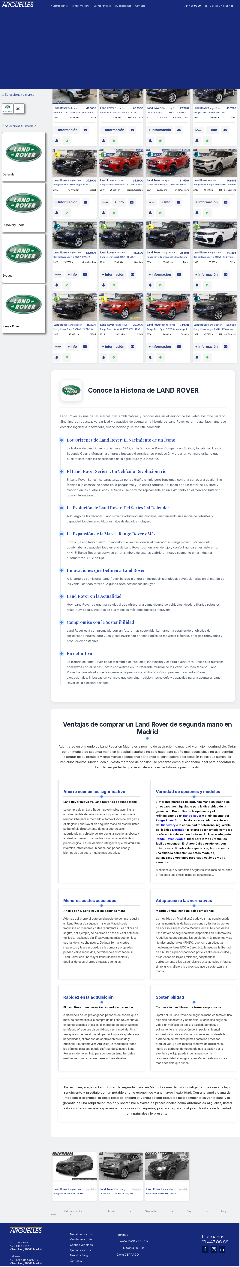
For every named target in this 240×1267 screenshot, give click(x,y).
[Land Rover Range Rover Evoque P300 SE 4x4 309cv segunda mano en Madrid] (168, 163)
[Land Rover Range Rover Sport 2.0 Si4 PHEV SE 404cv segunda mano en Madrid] (74, 235)
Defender (178, 829)
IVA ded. (198, 130)
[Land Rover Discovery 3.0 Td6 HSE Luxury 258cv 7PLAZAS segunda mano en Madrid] (121, 1169)
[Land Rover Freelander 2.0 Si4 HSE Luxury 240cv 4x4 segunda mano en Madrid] (167, 1169)
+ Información (66, 130)
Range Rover (192, 815)
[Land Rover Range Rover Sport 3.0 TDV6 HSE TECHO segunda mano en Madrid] (74, 308)
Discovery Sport (151, 1211)
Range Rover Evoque (170, 839)
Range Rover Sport (169, 820)
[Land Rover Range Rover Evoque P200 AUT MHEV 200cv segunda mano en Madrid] (121, 163)
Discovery (168, 825)
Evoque (190, 1211)
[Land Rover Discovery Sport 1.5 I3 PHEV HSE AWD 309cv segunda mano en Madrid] (168, 91)
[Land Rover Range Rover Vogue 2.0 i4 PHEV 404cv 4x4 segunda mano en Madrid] (215, 308)
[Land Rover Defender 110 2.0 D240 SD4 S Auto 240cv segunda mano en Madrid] (74, 91)
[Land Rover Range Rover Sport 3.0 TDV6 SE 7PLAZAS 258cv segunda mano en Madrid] (121, 308)
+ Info (212, 130)
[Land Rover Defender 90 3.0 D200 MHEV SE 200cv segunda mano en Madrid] (121, 91)
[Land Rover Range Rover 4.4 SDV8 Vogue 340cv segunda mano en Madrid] (74, 163)
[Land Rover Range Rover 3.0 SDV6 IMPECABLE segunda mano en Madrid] (215, 91)
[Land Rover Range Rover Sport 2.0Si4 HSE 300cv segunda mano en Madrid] (121, 235)
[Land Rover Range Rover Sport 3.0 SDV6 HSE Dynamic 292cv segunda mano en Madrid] (168, 235)
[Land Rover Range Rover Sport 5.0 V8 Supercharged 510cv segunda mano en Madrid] (168, 308)
